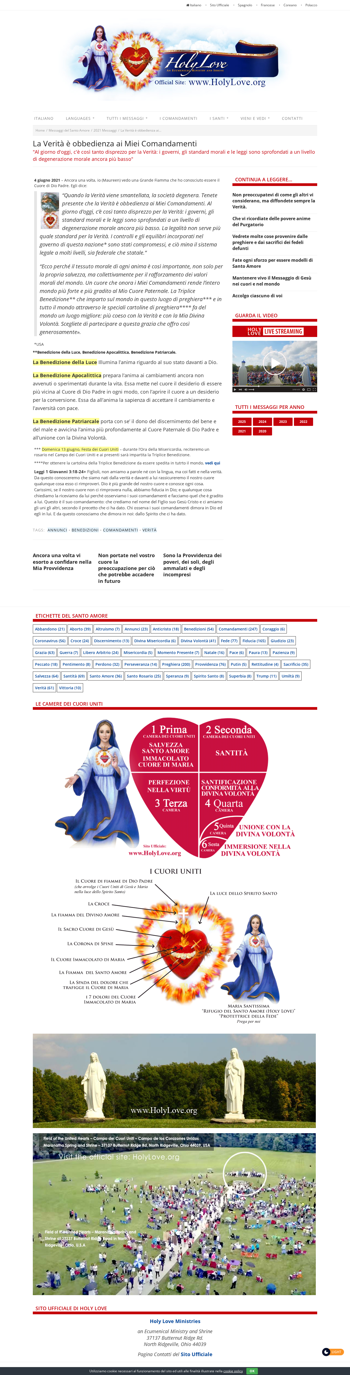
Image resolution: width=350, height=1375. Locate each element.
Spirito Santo (209, 676)
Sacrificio (296, 664)
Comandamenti (120, 530)
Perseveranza (140, 664)
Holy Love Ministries (175, 1321)
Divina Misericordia (155, 640)
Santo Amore (106, 676)
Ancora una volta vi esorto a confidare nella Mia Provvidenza (62, 561)
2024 (262, 421)
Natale (214, 652)
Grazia (44, 652)
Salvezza (46, 676)
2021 (242, 431)
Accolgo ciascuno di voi (257, 296)
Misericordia (138, 652)
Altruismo (107, 629)
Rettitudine (265, 664)
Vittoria (70, 687)
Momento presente (178, 652)
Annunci (57, 530)
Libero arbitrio (100, 652)
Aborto (80, 629)
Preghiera (176, 664)
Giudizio (282, 640)
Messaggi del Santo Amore (69, 130)
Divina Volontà (198, 640)
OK (252, 1371)
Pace (236, 652)
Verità (149, 530)
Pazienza (283, 652)
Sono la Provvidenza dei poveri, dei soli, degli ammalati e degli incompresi (192, 565)
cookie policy (233, 1371)
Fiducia (254, 640)
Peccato (46, 664)
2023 (283, 421)
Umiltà (290, 676)
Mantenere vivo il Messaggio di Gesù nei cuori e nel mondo (271, 281)
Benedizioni (85, 530)
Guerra (69, 652)
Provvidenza (210, 664)
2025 (242, 421)
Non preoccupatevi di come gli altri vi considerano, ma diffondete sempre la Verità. (273, 201)
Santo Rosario (144, 676)
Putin (238, 664)
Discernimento (111, 640)
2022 (303, 421)
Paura (258, 652)
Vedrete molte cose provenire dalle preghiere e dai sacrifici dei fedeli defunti (270, 242)
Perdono (107, 664)
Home (40, 130)
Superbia (240, 676)
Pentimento (76, 664)
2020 (262, 431)
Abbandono (50, 629)
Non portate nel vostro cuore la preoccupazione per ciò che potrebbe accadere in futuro (126, 568)
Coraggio (273, 629)
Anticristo (166, 629)
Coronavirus (50, 640)
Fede (229, 640)
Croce (80, 640)
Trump (266, 676)
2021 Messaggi (105, 130)
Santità (73, 676)
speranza (177, 676)
